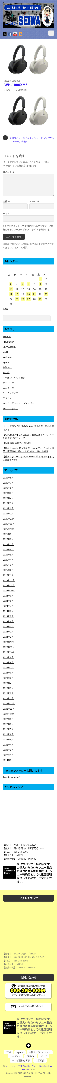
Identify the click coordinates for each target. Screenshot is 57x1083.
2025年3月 (8, 565)
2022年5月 (8, 739)
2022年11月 (9, 709)
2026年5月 (8, 493)
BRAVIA (7, 336)
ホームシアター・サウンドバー (18, 403)
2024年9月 (8, 595)
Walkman (7, 357)
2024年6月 (8, 611)
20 (28, 294)
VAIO (5, 352)
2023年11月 (9, 647)
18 (17, 294)
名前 (6, 201)
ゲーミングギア (10, 393)
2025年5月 (8, 554)
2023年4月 (8, 683)
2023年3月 (8, 688)
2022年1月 (8, 755)
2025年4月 (8, 560)
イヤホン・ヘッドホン (14, 377)
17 (11, 294)
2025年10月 (9, 529)
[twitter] (5, 34)
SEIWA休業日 (9, 347)
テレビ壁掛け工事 (21, 1060)
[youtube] (15, 34)
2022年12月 (9, 703)
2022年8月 (8, 724)
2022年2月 (8, 750)
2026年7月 (8, 483)
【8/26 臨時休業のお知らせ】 (17, 443)
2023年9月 (8, 657)
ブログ (43, 1056)
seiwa (7, 90)
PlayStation (8, 342)
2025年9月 (8, 534)
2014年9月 (8, 760)
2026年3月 (8, 503)
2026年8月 (8, 477)
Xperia (6, 362)
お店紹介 (40, 1060)
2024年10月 (9, 590)
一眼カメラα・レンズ (39, 1052)
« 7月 (5, 308)
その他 (6, 372)
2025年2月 (8, 570)
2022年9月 (8, 719)
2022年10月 (9, 714)
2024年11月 (9, 585)
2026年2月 (8, 508)
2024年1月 (8, 636)
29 (40, 299)
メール (34, 201)
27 (28, 299)
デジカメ (7, 398)
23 (46, 294)
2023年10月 (9, 652)
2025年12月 (9, 518)
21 (34, 294)
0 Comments (22, 90)
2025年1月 (8, 575)
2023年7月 (8, 667)
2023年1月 (8, 698)
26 (22, 299)
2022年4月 (8, 744)
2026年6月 (8, 488)
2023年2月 (8, 693)
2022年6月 (8, 734)
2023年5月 (8, 678)
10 (11, 289)
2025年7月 (8, 544)
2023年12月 (9, 642)
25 (17, 299)
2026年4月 (8, 498)
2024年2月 (8, 631)
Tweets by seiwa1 (12, 777)
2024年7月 (8, 606)
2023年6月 (8, 672)
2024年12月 (9, 580)
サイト (6, 213)
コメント (9, 172)
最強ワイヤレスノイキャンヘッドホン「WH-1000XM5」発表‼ (29, 140)
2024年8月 (8, 601)
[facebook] (10, 34)
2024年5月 (8, 616)
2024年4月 (8, 621)
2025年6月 (8, 549)
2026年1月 (8, 513)
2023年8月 (8, 662)
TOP (8, 1052)
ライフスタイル (10, 408)
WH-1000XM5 (16, 85)
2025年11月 (9, 524)
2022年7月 (8, 729)
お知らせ (7, 367)
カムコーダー (9, 388)
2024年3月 (8, 626)
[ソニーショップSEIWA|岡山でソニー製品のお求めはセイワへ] (28, 15)
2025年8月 (8, 539)
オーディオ (8, 383)
